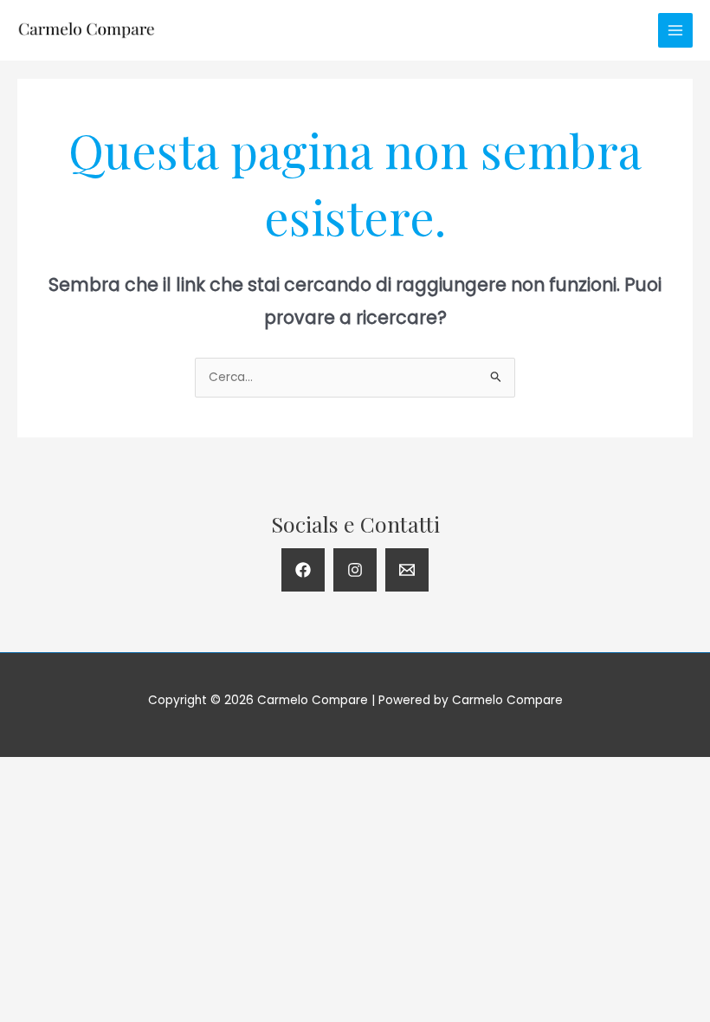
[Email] (407, 570)
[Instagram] (355, 570)
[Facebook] (303, 570)
